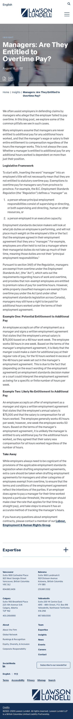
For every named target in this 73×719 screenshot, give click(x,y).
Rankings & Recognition (14, 639)
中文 (16, 673)
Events (41, 644)
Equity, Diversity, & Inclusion (16, 644)
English (7, 4)
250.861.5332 (44, 589)
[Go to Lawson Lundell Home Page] (36, 12)
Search (52, 680)
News (41, 639)
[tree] (36, 550)
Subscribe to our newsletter (53, 665)
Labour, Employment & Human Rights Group (34, 523)
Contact (42, 654)
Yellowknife (44, 598)
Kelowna (42, 572)
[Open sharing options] (10, 79)
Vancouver (8, 572)
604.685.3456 (9, 589)
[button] (69, 4)
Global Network (10, 634)
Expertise (43, 629)
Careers (42, 649)
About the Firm (10, 629)
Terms (6, 680)
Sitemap (41, 680)
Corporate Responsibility (14, 648)
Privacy (31, 680)
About (6, 624)
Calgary (7, 598)
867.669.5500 (44, 615)
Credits (6, 707)
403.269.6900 (9, 615)
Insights (16, 92)
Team (40, 624)
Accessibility (18, 680)
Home (6, 92)
